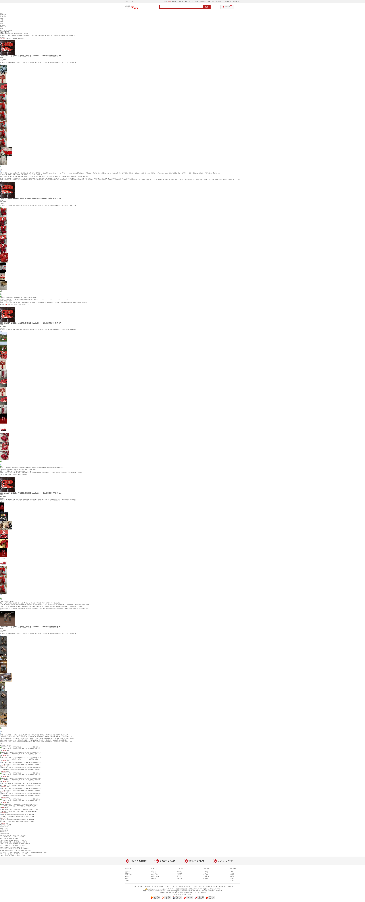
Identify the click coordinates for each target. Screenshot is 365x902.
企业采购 (202, 1)
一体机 (1, 20)
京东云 (189, 894)
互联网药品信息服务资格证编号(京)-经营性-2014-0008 (190, 889)
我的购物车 (227, 7)
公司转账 (179, 878)
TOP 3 (1, 476)
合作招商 (154, 886)
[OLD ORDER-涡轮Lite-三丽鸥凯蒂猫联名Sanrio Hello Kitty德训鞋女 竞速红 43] (20, 773)
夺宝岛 (231, 871)
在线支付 (179, 873)
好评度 (4, 59)
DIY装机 (232, 873)
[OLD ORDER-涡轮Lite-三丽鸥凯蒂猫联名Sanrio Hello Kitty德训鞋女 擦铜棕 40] (20, 767)
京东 (138, 7)
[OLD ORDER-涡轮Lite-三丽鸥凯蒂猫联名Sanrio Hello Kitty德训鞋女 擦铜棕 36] (7, 618)
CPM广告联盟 (3, 855)
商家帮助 (161, 886)
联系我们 (140, 886)
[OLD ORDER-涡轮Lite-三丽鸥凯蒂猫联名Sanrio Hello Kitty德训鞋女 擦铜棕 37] (20, 762)
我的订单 (181, 1)
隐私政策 (208, 886)
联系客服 (127, 880)
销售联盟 (188, 886)
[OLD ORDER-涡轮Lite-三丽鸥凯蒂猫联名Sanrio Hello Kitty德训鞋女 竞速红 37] (7, 314)
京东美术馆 (3, 27)
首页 (1, 30)
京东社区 (194, 886)
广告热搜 (23, 855)
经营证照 (203, 892)
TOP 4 (1, 610)
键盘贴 (1, 23)
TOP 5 (1, 743)
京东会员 (195, 1)
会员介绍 (127, 873)
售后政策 (205, 871)
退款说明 (205, 875)
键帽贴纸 (2, 25)
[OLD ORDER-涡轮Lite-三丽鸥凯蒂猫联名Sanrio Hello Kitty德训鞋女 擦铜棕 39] (20, 783)
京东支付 (184, 894)
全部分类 (2, 13)
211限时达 (154, 873)
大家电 (126, 878)
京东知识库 (3, 15)
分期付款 (179, 875)
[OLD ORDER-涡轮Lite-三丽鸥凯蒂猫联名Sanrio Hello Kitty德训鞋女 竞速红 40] (20, 799)
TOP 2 (1, 306)
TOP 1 (1, 181)
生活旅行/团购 (128, 875)
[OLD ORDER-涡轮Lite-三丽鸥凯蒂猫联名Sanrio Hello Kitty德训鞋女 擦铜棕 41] (20, 793)
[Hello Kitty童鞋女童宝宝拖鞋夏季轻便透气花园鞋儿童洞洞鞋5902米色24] (19, 809)
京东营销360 (28, 855)
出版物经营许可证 (171, 891)
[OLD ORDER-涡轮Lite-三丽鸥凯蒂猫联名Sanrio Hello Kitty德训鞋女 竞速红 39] (20, 747)
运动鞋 (5, 30)
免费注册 (174, 1)
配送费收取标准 (155, 877)
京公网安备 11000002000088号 (155, 889)
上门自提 (153, 871)
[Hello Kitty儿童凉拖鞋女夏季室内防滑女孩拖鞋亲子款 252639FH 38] (18, 814)
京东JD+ (232, 880)
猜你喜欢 (2, 37)
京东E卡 (232, 877)
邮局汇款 (179, 877)
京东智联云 (17, 855)
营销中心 (167, 886)
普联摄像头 (3, 18)
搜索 (206, 7)
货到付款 (179, 871)
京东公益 (215, 886)
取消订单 (205, 878)
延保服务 (232, 875)
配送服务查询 (154, 875)
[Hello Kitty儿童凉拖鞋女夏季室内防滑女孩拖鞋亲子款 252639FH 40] (18, 819)
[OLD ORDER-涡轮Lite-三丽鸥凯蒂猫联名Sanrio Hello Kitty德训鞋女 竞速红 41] (20, 752)
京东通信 (232, 878)
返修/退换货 (206, 877)
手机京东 (210, 1)
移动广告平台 (10, 855)
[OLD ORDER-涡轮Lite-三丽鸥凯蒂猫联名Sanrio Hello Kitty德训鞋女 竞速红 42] (20, 757)
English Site (222, 886)
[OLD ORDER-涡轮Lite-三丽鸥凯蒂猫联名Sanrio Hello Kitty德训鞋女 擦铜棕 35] (20, 788)
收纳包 (1, 21)
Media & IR (230, 886)
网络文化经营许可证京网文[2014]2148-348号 (188, 891)
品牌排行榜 (3, 16)
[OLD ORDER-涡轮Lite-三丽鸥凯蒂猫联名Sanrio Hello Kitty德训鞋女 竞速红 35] (7, 190)
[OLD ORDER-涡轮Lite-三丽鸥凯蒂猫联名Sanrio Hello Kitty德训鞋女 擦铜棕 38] (20, 778)
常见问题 (127, 877)
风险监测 (201, 886)
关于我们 (134, 886)
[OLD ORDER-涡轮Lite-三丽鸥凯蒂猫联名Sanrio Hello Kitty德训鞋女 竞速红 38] (7, 47)
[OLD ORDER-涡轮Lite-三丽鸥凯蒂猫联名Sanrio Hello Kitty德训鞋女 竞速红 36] (7, 484)
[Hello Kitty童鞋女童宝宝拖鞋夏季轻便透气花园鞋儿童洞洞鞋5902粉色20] (19, 804)
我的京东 (187, 1)
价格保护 (205, 873)
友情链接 (181, 886)
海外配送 (153, 878)
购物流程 (127, 871)
